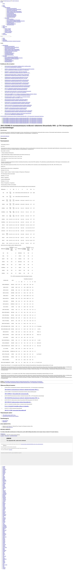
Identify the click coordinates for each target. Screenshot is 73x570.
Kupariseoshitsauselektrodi (11, 14)
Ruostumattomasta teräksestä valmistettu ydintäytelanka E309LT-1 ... (16, 100)
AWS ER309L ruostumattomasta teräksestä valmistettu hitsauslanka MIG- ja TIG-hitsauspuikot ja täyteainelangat (24, 382)
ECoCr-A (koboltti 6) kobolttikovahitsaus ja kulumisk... (17, 406)
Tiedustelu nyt (2, 433)
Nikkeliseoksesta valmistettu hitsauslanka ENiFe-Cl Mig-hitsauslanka (16, 81)
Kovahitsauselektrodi (10, 13)
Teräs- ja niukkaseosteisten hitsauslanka (13, 19)
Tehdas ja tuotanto (8, 28)
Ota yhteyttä (5, 34)
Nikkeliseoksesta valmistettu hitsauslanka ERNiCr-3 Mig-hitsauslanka (16, 83)
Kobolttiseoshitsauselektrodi (11, 15)
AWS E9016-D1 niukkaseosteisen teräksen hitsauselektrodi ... (18, 402)
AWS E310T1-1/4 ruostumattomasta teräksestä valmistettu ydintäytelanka (17, 103)
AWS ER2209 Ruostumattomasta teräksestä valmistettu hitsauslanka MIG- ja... (22, 398)
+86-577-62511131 (15, 0)
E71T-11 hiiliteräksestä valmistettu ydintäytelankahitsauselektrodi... (16, 89)
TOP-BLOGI (7, 435)
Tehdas (4, 27)
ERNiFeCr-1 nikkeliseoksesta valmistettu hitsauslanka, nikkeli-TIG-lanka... (17, 72)
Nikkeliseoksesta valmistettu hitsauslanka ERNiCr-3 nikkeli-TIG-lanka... (17, 75)
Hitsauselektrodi (7, 7)
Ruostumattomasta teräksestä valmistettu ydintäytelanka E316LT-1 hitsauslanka (18, 111)
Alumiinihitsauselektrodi (11, 17)
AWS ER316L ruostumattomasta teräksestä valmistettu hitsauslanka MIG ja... (22, 389)
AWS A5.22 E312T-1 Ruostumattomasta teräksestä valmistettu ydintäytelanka (18, 106)
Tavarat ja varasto (8, 29)
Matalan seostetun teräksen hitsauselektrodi (14, 11)
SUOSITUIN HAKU (13, 435)
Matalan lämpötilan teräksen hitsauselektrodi (14, 12)
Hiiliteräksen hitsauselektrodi (12, 8)
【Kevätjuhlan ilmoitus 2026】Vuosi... (9, 415)
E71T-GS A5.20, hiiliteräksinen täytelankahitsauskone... (14, 114)
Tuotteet (4, 6)
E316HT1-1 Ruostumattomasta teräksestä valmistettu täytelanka (15, 108)
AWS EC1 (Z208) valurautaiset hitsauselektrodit (15, 410)
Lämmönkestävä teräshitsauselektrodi (11, 51)
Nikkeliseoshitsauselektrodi (11, 16)
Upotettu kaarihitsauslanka (11, 23)
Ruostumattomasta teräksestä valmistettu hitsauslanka (16, 20)
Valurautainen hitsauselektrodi (12, 10)
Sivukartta (2, 435)
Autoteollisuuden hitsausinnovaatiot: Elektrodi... (11, 416)
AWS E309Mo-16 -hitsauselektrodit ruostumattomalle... (17, 393)
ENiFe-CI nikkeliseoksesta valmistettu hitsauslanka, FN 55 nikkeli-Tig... (17, 69)
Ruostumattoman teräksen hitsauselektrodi (14, 9)
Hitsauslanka (5, 40)
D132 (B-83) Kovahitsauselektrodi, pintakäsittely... (13, 67)
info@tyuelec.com (7, 0)
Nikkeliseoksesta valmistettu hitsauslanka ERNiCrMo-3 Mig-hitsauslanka (17, 86)
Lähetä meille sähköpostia (4, 136)
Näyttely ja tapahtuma (8, 31)
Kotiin (4, 5)
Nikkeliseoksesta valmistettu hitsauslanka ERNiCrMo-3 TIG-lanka (16, 78)
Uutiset (4, 25)
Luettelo (4, 33)
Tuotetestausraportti (8, 32)
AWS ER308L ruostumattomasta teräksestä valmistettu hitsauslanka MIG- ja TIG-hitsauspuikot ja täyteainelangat (23, 381)
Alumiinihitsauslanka (10, 22)
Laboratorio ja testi (8, 30)
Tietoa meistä (5, 26)
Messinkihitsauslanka (10, 24)
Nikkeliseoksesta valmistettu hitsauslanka (14, 21)
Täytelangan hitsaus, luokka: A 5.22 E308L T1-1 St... (14, 97)
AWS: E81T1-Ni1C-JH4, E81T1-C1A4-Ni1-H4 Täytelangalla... (16, 92)
